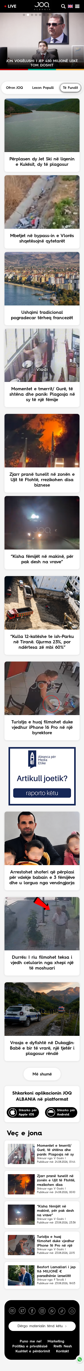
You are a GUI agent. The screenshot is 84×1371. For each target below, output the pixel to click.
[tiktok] (62, 1311)
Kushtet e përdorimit (32, 1351)
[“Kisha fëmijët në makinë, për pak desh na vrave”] (21, 1215)
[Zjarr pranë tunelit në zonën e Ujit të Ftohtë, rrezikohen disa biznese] (21, 1184)
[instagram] (42, 1311)
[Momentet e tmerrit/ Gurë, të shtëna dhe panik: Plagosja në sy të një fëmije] (21, 1154)
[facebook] (32, 1311)
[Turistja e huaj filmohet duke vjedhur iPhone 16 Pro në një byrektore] (21, 1245)
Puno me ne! (30, 1341)
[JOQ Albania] (42, 6)
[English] (70, 6)
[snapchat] (72, 1311)
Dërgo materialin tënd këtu (40, 1326)
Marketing (55, 1341)
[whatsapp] (52, 1311)
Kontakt (62, 1351)
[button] (24, 15)
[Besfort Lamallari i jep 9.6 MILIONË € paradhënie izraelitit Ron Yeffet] (21, 1275)
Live (12, 6)
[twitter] (22, 1311)
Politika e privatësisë (29, 1346)
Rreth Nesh (63, 1346)
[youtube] (12, 1311)
